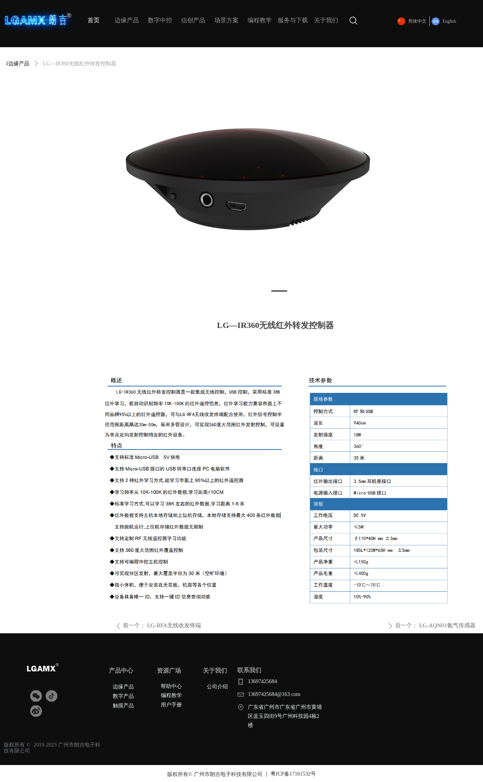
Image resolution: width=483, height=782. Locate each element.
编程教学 (260, 20)
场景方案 (226, 20)
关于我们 (326, 20)
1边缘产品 (17, 63)
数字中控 (160, 20)
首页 (94, 20)
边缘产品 (127, 20)
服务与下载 (293, 20)
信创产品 (193, 20)
